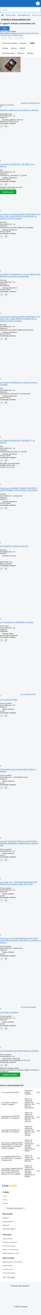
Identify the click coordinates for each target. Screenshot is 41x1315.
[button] (38, 3)
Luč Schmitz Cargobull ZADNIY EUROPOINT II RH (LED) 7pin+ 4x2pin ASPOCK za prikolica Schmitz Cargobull (12, 1171)
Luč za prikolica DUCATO (10, 1092)
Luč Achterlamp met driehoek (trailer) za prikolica (19, 1051)
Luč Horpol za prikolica (9, 1012)
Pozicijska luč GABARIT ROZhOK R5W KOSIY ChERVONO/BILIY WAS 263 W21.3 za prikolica (19, 489)
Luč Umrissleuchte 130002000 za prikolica (16, 622)
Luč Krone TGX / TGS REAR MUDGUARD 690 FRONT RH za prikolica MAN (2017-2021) (18, 883)
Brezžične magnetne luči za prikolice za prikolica (19, 110)
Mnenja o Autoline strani (11, 1249)
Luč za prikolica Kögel (8, 700)
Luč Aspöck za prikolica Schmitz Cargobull (9, 1103)
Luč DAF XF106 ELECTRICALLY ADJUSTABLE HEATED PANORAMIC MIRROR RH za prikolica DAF (19, 843)
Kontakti (5, 1203)
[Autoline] (2, 15)
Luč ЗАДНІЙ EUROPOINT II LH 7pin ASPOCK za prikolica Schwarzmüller (11, 1158)
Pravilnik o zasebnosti (10, 1242)
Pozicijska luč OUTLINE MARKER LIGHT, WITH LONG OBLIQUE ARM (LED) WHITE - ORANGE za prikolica (20, 940)
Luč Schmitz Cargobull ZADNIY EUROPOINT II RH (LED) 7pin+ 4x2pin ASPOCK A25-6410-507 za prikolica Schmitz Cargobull (20, 216)
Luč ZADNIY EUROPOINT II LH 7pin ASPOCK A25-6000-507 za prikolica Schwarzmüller (20, 275)
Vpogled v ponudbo (10, 1074)
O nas (5, 1196)
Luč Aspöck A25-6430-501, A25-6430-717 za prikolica (10, 1131)
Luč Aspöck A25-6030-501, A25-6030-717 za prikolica (10, 1117)
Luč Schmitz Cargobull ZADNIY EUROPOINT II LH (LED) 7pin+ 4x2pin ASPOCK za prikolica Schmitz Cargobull (12, 1145)
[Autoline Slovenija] (14, 3)
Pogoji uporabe (8, 1238)
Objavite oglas (8, 192)
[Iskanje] (38, 10)
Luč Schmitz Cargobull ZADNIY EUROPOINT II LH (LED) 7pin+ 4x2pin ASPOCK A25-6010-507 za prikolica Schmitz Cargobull (20, 319)
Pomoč (5, 1200)
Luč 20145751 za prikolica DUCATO (14, 546)
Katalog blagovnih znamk (11, 1253)
